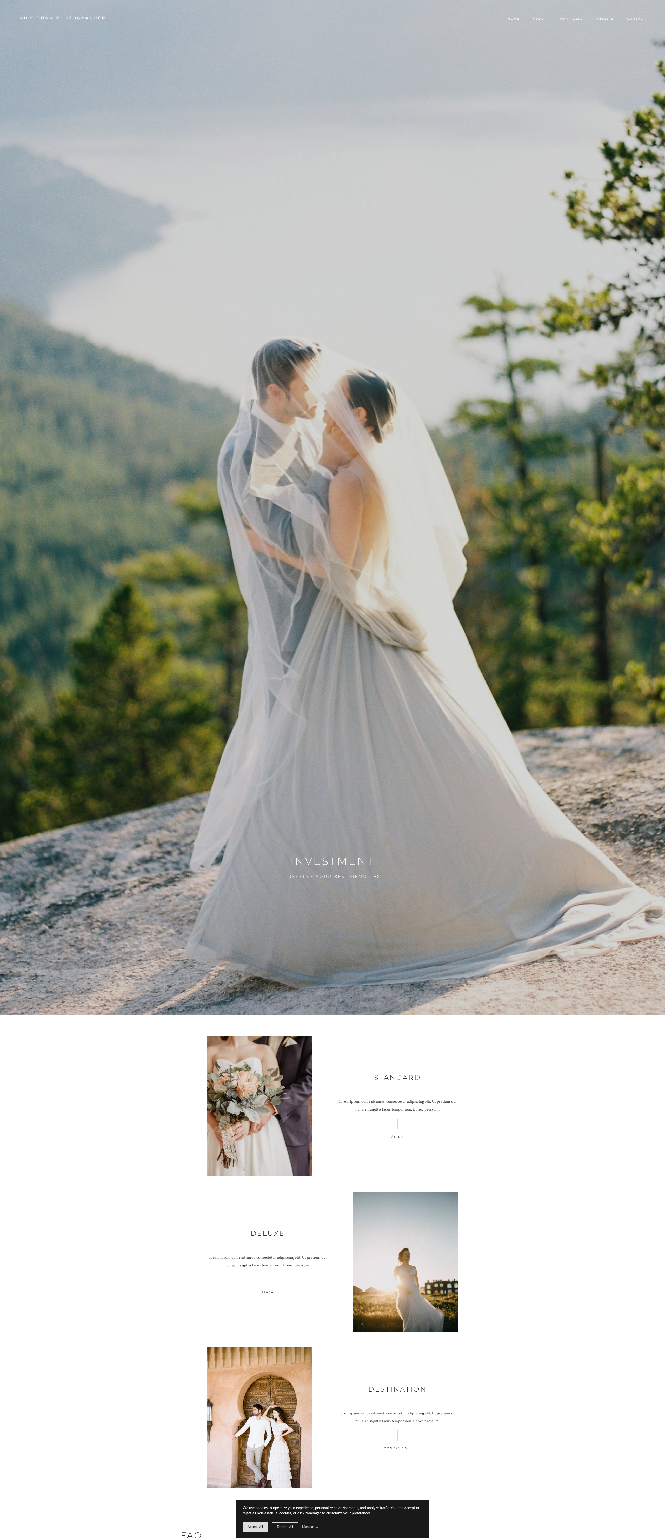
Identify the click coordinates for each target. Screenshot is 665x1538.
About (540, 19)
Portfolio (571, 19)
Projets (605, 19)
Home (514, 19)
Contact (636, 19)
